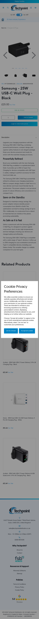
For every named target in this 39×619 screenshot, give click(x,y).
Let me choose (11, 331)
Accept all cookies (27, 331)
